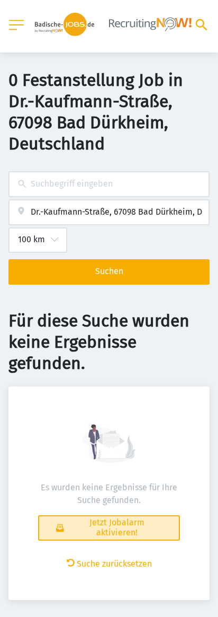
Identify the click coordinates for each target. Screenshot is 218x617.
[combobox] (109, 184)
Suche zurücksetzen (114, 564)
